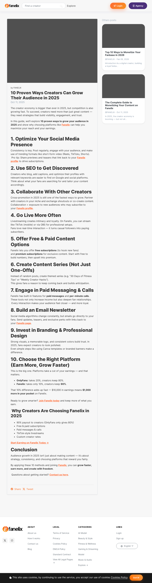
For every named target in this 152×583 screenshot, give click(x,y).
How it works (34, 538)
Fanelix (66, 124)
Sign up (120, 538)
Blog (30, 549)
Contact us (33, 543)
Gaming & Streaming (88, 549)
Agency (139, 5)
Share (18, 489)
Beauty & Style (85, 538)
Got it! (136, 577)
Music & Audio (85, 559)
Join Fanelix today (49, 400)
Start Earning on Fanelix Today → (30, 442)
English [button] (127, 546)
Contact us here (58, 474)
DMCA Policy (59, 549)
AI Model (82, 533)
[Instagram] (12, 540)
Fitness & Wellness (87, 543)
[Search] (61, 6)
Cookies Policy (119, 577)
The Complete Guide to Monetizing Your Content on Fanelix (121, 105)
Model (81, 554)
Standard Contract (62, 554)
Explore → (83, 565)
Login (119, 5)
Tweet (29, 489)
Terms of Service (61, 533)
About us (32, 533)
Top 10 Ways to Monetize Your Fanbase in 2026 (123, 53)
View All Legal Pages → (63, 561)
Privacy (56, 538)
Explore (71, 5)
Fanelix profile (24, 208)
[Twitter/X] (5, 540)
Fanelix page (23, 323)
